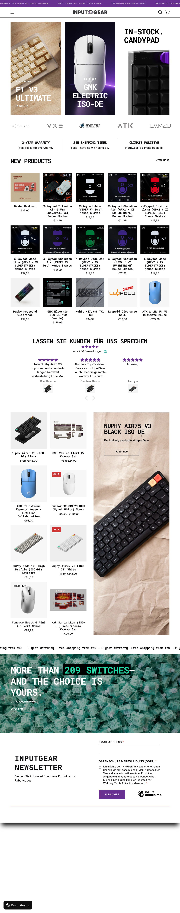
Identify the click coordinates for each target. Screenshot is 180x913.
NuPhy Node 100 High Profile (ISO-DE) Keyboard (29, 569)
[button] (160, 12)
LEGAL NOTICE (62, 854)
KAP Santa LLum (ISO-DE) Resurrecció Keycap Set (68, 626)
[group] (90, 145)
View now (17, 709)
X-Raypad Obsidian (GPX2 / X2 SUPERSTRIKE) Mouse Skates (122, 264)
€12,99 (57, 220)
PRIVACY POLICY (63, 848)
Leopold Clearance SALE (122, 313)
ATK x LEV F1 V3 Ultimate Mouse (155, 313)
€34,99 (90, 319)
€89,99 (28, 630)
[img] (89, 347)
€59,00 (122, 319)
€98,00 (28, 520)
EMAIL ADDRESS (111, 742)
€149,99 (57, 322)
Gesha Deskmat (25, 206)
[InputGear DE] (90, 12)
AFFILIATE (92, 859)
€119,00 (155, 319)
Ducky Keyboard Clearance (25, 313)
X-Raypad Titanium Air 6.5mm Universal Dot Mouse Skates (57, 211)
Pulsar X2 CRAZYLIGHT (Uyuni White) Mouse (68, 507)
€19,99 (25, 319)
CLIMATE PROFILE (64, 843)
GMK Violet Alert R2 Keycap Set (68, 454)
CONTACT (92, 837)
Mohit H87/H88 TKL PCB (90, 313)
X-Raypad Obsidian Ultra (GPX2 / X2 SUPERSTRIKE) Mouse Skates (155, 211)
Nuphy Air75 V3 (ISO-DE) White (68, 567)
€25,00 (25, 210)
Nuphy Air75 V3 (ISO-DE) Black (29, 454)
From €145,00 (28, 460)
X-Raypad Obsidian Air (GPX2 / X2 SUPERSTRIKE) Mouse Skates (122, 211)
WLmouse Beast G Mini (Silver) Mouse (29, 624)
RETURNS (58, 860)
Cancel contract (95, 870)
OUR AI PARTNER (96, 864)
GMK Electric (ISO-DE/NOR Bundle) (57, 315)
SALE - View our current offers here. (97, 3)
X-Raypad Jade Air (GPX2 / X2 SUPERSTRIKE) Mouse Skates (90, 264)
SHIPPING (58, 837)
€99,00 (28, 577)
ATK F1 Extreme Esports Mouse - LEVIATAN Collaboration (28, 511)
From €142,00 (68, 574)
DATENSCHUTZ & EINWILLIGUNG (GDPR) (128, 761)
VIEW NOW (121, 451)
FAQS (88, 853)
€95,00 (68, 633)
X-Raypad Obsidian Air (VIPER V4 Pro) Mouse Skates (57, 262)
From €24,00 (68, 460)
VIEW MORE (162, 160)
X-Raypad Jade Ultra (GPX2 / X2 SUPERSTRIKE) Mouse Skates (25, 264)
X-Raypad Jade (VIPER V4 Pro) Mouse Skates (90, 209)
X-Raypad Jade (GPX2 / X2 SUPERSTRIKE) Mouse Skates (155, 264)
